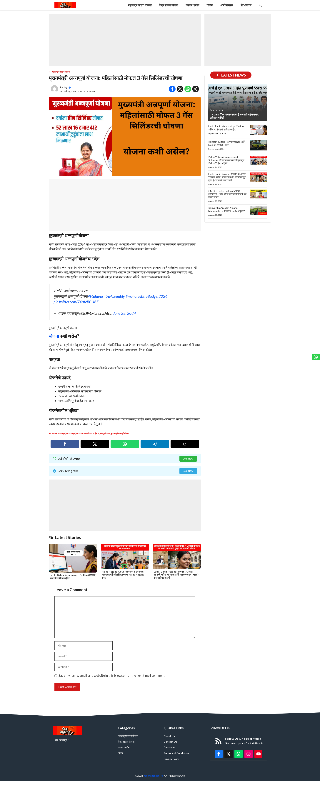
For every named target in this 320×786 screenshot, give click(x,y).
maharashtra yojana (89, 433)
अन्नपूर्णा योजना (105, 433)
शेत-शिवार (246, 5)
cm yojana (75, 433)
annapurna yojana (61, 433)
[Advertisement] (125, 40)
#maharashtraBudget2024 (146, 296)
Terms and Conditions (176, 753)
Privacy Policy (171, 758)
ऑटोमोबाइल (227, 5)
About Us (169, 735)
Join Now (188, 458)
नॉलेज (210, 5)
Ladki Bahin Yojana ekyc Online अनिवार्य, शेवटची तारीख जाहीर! (73, 576)
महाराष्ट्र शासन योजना (140, 5)
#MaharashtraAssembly (106, 296)
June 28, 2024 (124, 313)
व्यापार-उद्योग (192, 5)
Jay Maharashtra (153, 775)
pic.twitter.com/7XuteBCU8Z (76, 302)
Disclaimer (170, 747)
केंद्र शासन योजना (168, 5)
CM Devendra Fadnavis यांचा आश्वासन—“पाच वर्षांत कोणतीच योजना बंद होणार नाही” (227, 194)
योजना (54, 336)
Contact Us (170, 741)
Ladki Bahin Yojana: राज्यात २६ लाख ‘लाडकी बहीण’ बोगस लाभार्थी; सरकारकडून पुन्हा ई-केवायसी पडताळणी (176, 574)
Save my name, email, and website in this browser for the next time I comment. (112, 675)
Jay (65, 87)
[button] (260, 5)
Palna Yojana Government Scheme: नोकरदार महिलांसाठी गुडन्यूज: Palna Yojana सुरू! (123, 574)
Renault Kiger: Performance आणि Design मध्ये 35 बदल (227, 143)
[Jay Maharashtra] (65, 5)
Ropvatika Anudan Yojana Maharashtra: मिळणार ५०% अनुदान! (226, 209)
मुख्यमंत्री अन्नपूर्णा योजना (120, 433)
